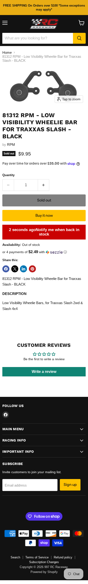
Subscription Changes (44, 562)
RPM (11, 145)
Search (15, 557)
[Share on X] (14, 268)
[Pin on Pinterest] (32, 268)
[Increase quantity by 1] (44, 185)
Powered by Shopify (44, 572)
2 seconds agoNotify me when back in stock (44, 232)
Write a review (44, 372)
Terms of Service (37, 557)
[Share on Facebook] (5, 268)
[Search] (79, 38)
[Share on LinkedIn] (23, 268)
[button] (44, 252)
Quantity (8, 175)
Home (7, 52)
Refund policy (63, 557)
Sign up (70, 484)
